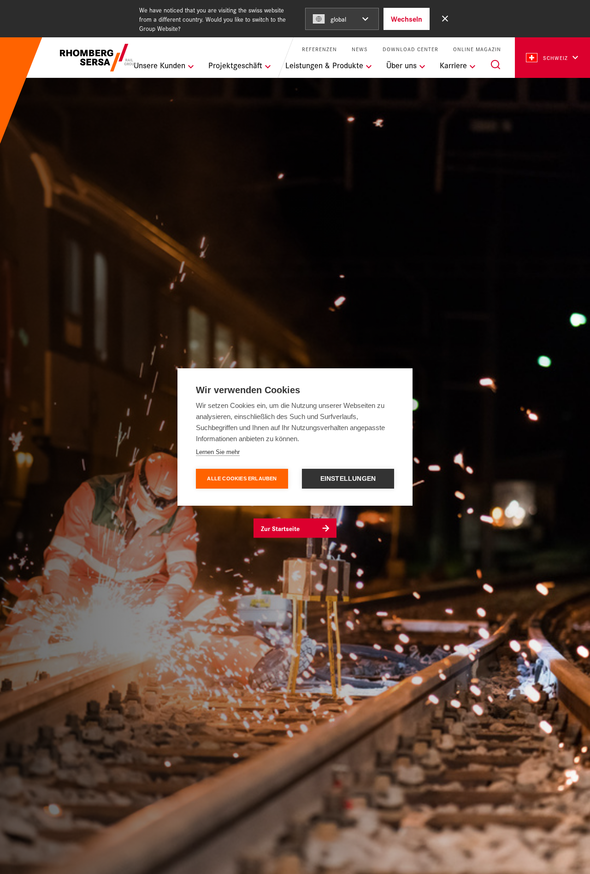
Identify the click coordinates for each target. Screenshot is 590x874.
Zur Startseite (280, 527)
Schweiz (555, 57)
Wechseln (406, 18)
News (360, 49)
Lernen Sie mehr (218, 452)
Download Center (410, 49)
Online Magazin (477, 49)
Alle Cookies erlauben (242, 478)
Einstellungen (348, 478)
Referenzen (319, 49)
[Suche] (495, 64)
